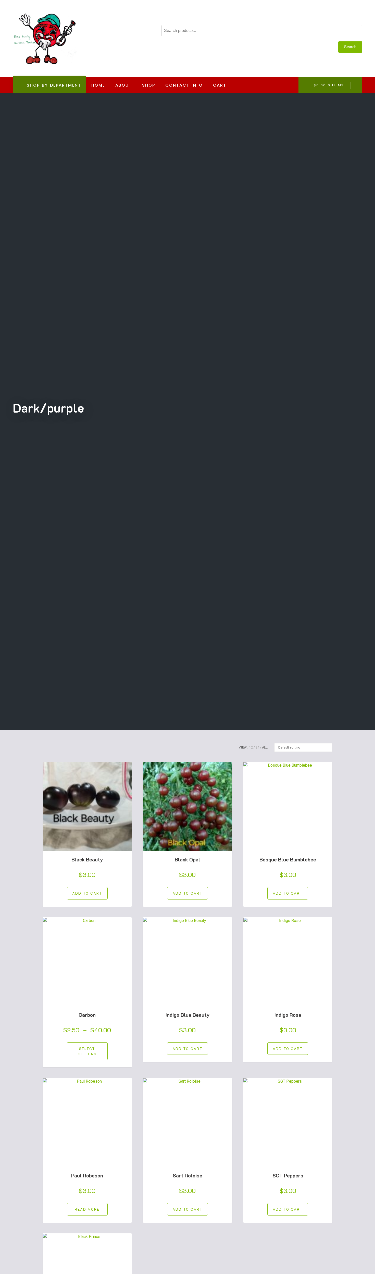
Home (98, 85)
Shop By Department (50, 87)
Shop (148, 85)
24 (257, 747)
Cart (219, 85)
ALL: (265, 747)
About (123, 85)
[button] (87, 893)
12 (251, 747)
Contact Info (184, 85)
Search (350, 46)
